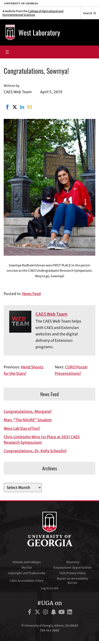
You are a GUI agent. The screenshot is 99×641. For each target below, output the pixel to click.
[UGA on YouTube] (62, 612)
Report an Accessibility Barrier (72, 580)
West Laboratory (39, 32)
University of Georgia (49, 529)
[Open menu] (7, 52)
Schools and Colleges (26, 562)
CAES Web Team (51, 314)
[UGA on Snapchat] (54, 612)
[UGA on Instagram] (46, 612)
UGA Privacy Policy (73, 573)
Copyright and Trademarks (26, 573)
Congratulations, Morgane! (28, 411)
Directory (72, 562)
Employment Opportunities (72, 567)
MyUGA (26, 567)
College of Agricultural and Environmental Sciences (33, 12)
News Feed (31, 293)
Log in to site (49, 588)
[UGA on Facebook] (30, 612)
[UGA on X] (38, 612)
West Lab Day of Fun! (22, 428)
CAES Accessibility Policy (27, 580)
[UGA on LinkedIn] (69, 612)
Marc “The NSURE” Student (28, 420)
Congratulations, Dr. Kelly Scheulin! (35, 451)
